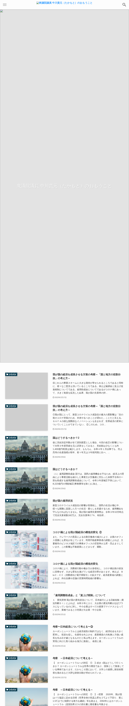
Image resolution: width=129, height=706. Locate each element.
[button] (124, 4)
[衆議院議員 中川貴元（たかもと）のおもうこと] (64, 4)
